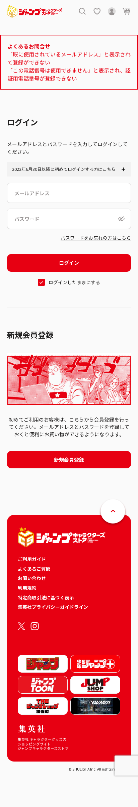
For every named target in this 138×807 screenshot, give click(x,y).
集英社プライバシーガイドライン (53, 606)
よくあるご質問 (34, 568)
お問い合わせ (32, 578)
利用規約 (27, 587)
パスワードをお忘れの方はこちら (96, 237)
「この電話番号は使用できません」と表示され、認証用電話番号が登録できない (69, 74)
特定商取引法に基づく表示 (46, 597)
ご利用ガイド (32, 559)
